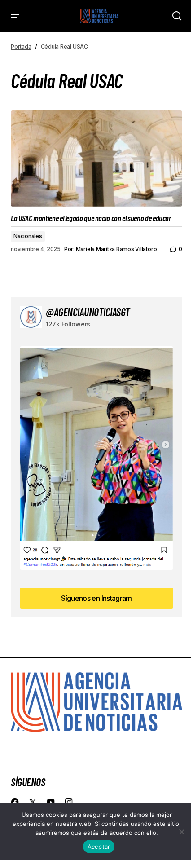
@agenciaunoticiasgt (88, 311)
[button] (15, 16)
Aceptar (99, 846)
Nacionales (27, 236)
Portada (21, 46)
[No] (181, 831)
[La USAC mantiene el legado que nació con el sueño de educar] (96, 158)
